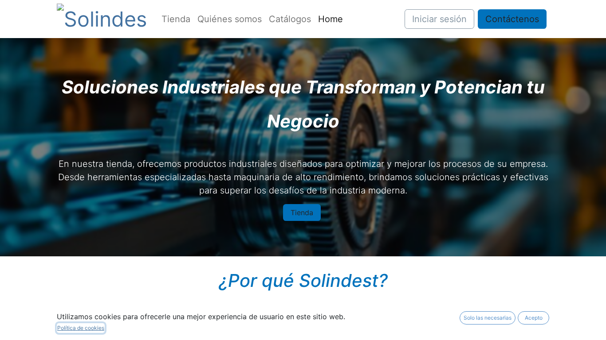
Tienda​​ (302, 212)
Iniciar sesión (439, 19)
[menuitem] (176, 19)
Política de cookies (80, 328)
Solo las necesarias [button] (488, 317)
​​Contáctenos (512, 19)
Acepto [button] (534, 317)
